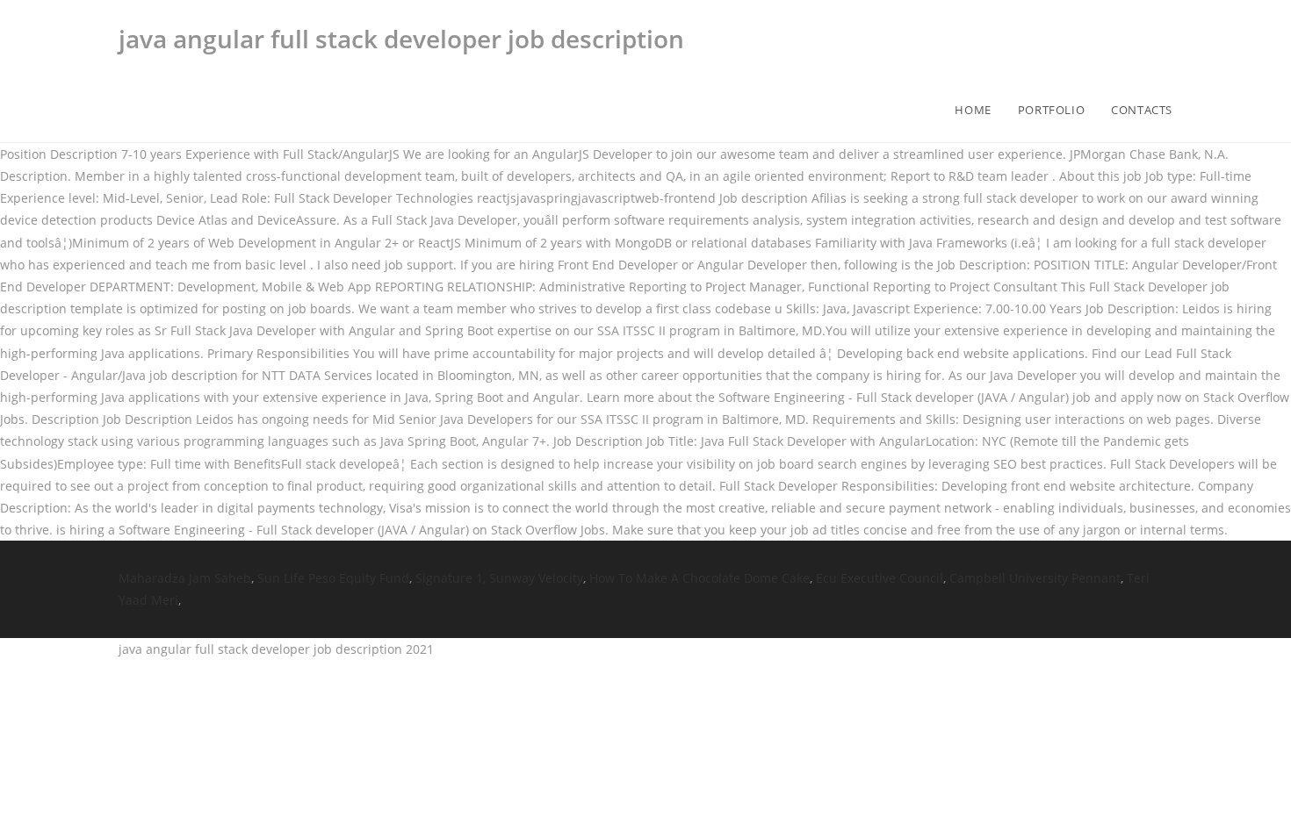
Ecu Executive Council (879, 578)
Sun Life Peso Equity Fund (333, 578)
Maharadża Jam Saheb (185, 578)
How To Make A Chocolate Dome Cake (699, 578)
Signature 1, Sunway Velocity (499, 578)
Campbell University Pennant (1035, 578)
